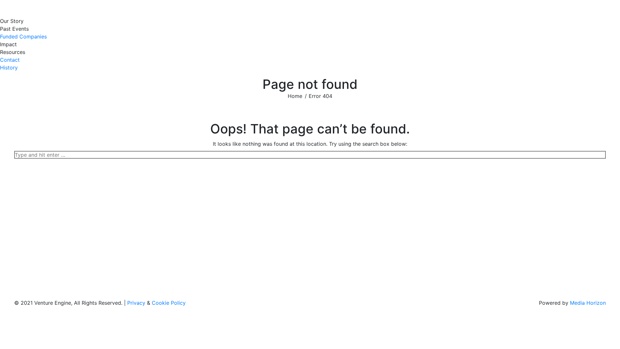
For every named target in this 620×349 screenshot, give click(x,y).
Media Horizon (588, 303)
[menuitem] (13, 21)
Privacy (136, 303)
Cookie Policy (169, 303)
